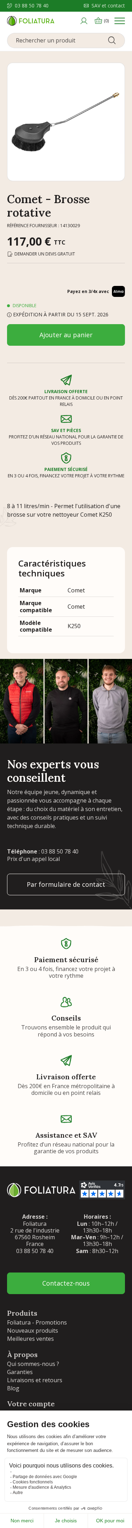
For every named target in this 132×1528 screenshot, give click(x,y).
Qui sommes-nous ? (33, 1364)
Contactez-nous (66, 1283)
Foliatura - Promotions (37, 1322)
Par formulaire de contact (66, 884)
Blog (13, 1388)
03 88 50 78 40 (32, 6)
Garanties (20, 1372)
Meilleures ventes (30, 1339)
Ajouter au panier (66, 335)
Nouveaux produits (32, 1330)
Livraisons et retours (34, 1380)
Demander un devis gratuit (44, 254)
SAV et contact (108, 6)
